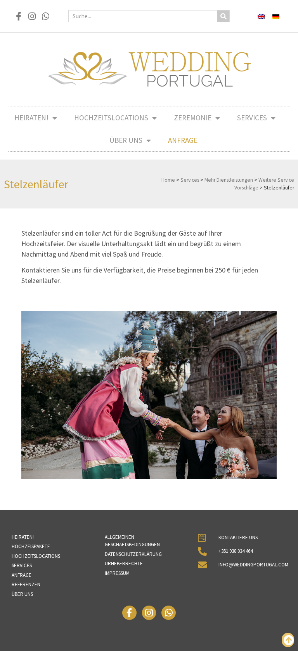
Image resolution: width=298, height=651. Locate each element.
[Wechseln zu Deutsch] (276, 16)
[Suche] (223, 16)
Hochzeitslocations (111, 117)
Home (168, 180)
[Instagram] (32, 16)
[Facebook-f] (18, 16)
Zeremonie (192, 117)
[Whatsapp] (45, 16)
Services (252, 117)
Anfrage (183, 140)
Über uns (125, 140)
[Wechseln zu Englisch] (261, 16)
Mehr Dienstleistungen (228, 180)
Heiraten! (31, 117)
